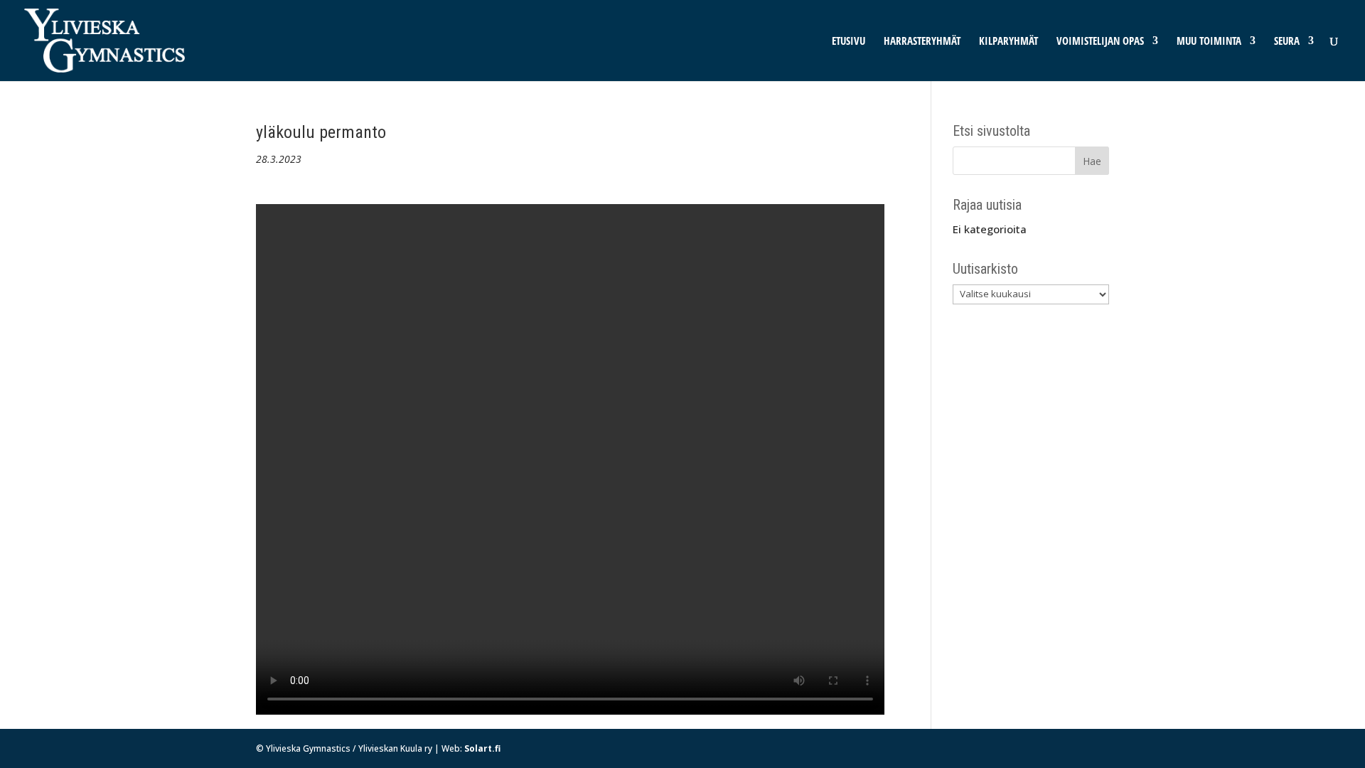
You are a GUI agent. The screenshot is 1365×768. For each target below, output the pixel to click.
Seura (1287, 42)
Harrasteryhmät (922, 42)
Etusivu (848, 42)
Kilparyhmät (1008, 42)
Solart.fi (482, 748)
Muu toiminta (1209, 42)
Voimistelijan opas (1100, 42)
